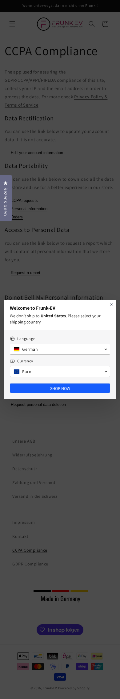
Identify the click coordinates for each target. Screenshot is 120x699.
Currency (25, 361)
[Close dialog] (111, 304)
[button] (60, 349)
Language (26, 338)
